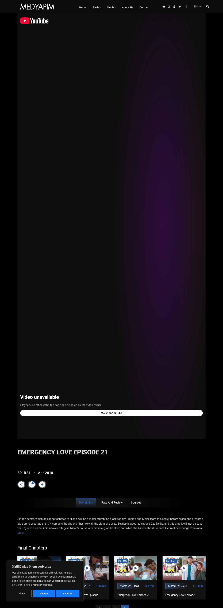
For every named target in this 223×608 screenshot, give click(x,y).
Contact (145, 7)
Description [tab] (86, 502)
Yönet (21, 593)
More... (21, 533)
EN (196, 6)
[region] (45, 581)
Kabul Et (67, 593)
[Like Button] (31, 484)
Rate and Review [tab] (112, 502)
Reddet (44, 593)
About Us (127, 7)
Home (82, 7)
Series (97, 7)
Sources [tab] (136, 502)
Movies (111, 7)
